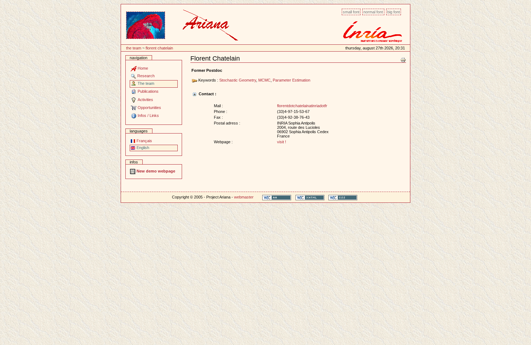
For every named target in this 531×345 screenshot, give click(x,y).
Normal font (373, 12)
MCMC (264, 80)
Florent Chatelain (159, 48)
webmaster (244, 197)
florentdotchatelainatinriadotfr (302, 106)
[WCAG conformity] (276, 197)
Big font (393, 12)
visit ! (281, 142)
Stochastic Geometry (237, 80)
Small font (351, 12)
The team (133, 48)
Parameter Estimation (291, 80)
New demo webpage (155, 171)
